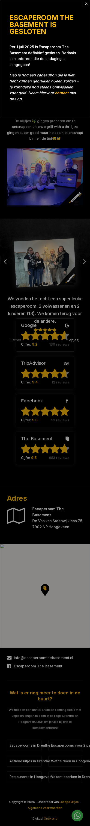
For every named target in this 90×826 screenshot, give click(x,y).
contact (62, 92)
